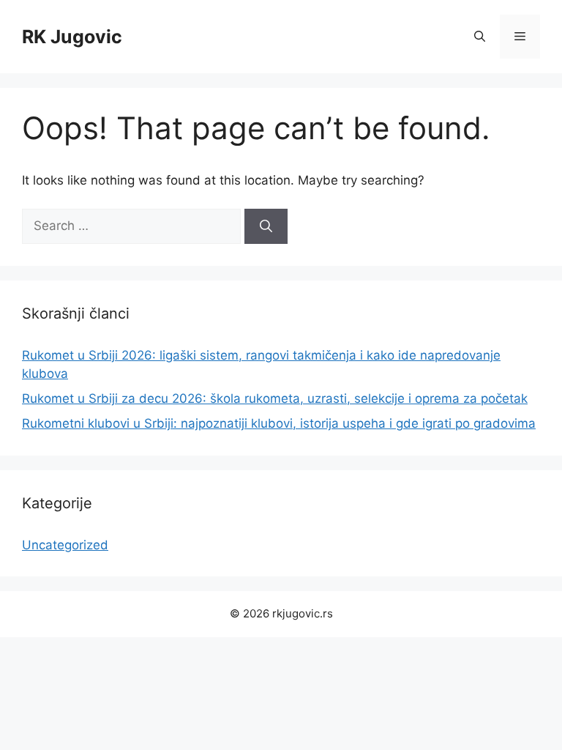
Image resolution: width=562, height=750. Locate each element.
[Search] (266, 226)
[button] (480, 37)
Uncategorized (65, 545)
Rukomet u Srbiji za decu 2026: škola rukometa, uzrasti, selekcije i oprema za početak (275, 398)
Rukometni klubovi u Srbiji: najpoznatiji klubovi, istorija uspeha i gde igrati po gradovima (279, 423)
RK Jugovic (72, 37)
